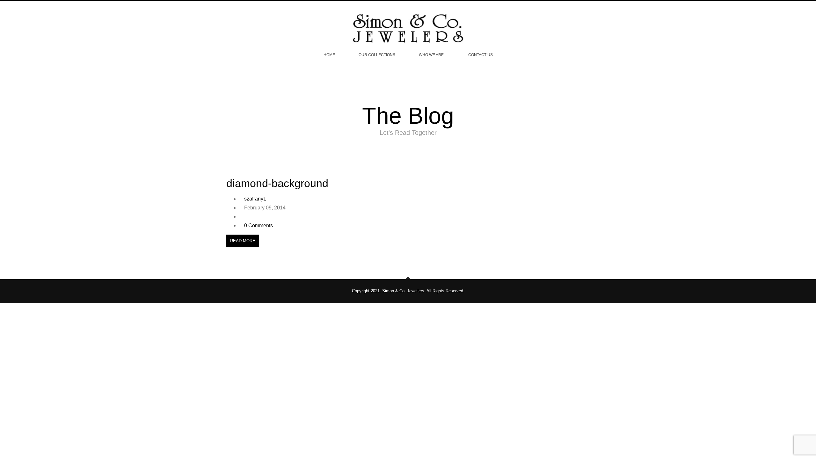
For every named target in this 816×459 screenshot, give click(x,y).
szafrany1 (255, 198)
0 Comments (258, 225)
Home (329, 55)
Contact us (480, 55)
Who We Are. (432, 55)
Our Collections (377, 55)
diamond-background (277, 183)
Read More (242, 240)
